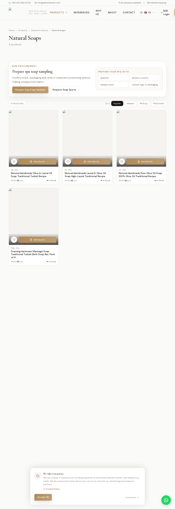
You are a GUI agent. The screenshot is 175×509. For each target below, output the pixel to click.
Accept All (43, 497)
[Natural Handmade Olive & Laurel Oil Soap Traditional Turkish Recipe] (33, 147)
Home (11, 30)
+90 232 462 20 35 (21, 2)
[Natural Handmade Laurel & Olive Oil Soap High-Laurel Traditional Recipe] (87, 147)
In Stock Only (17, 103)
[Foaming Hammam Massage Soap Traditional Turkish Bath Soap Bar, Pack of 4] (33, 226)
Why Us (99, 12)
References (82, 12)
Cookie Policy (53, 489)
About (112, 12)
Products (57, 12)
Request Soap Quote (64, 89)
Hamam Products (39, 30)
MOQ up (144, 103)
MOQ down (158, 103)
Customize (130, 497)
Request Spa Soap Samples (30, 89)
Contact (129, 12)
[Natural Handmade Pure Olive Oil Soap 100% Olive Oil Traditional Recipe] (141, 147)
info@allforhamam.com (49, 2)
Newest (130, 103)
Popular (117, 103)
